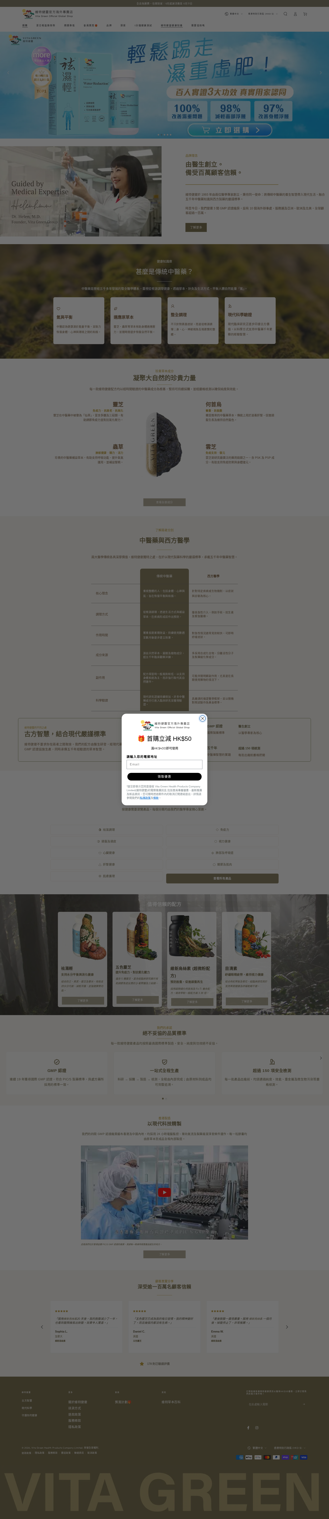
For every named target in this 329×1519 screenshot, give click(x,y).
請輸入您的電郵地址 (142, 756)
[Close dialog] (202, 718)
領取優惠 (164, 776)
